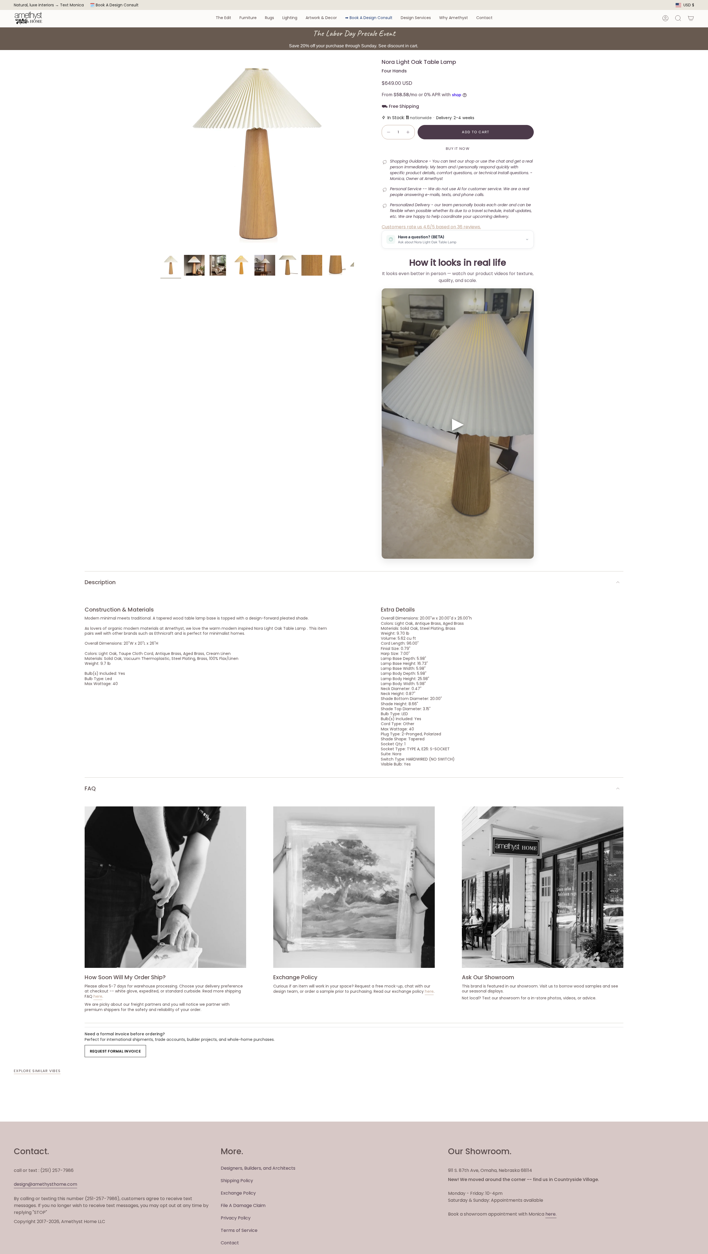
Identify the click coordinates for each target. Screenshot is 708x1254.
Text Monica (72, 5)
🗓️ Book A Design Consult (114, 5)
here (97, 996)
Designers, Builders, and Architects (258, 1168)
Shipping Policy (237, 1180)
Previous (160, 155)
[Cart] (690, 18)
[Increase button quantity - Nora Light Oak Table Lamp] (408, 132)
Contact (230, 1243)
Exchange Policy (238, 1193)
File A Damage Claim (243, 1205)
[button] (223, 18)
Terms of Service (239, 1230)
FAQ (90, 788)
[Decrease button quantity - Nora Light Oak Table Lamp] (388, 132)
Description (100, 582)
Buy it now (458, 148)
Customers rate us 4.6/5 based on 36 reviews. (431, 227)
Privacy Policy (236, 1218)
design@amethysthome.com (45, 1184)
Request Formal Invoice (115, 1051)
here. (550, 1214)
